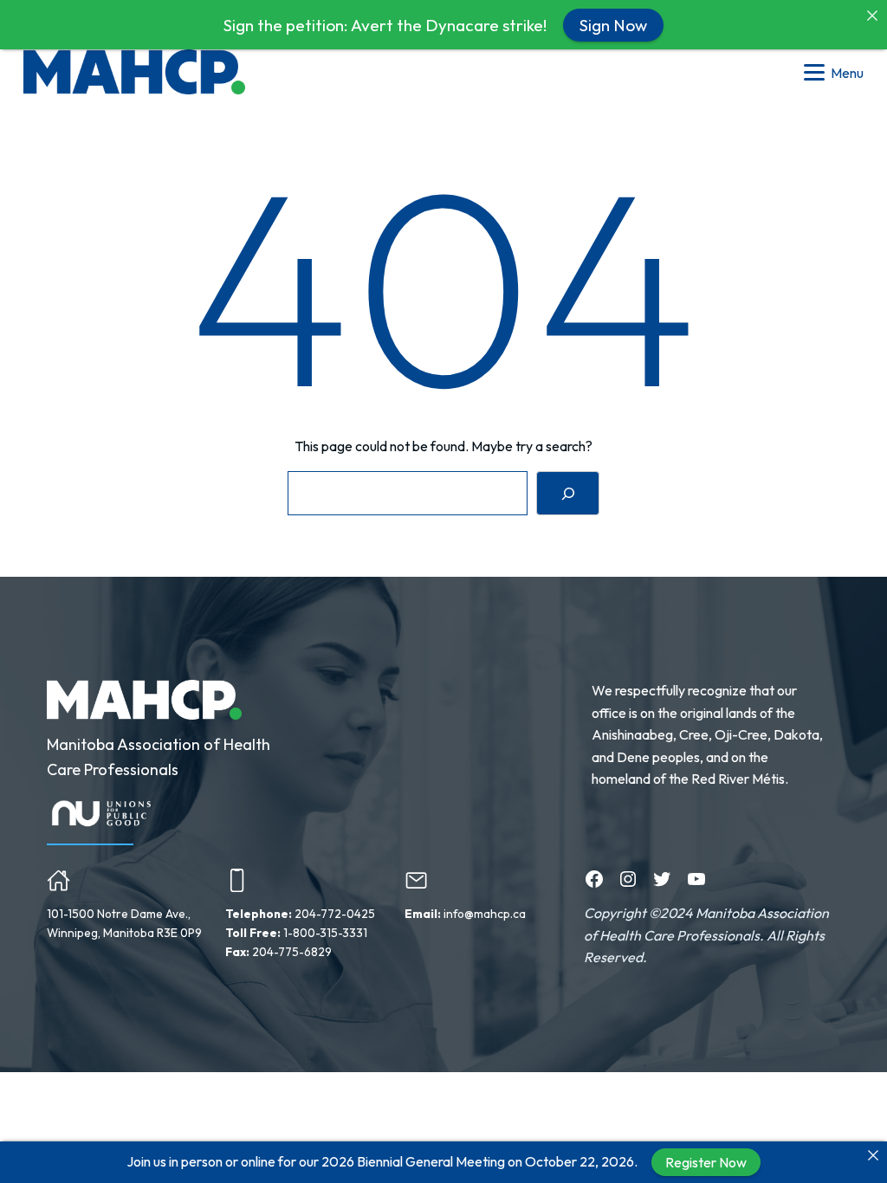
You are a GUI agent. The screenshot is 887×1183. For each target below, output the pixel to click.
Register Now (706, 1162)
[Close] (873, 1155)
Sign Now (613, 24)
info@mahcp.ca (485, 913)
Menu (847, 72)
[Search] (567, 493)
